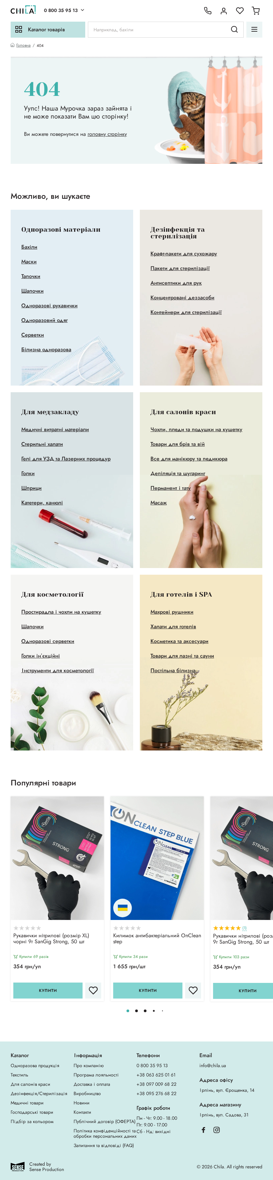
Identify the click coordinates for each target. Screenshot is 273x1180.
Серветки (32, 335)
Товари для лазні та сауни (182, 656)
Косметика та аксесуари (179, 641)
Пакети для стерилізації (180, 268)
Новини (82, 1102)
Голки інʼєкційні (40, 656)
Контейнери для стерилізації (186, 312)
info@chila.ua (212, 1065)
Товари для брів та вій (177, 444)
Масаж (158, 502)
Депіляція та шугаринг (177, 473)
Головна (23, 45)
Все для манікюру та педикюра (188, 458)
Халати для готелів (173, 626)
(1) (244, 928)
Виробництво (87, 1093)
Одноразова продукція (35, 1065)
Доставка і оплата (92, 1084)
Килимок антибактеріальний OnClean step (157, 939)
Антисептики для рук (176, 283)
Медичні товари (27, 1102)
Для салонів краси (30, 1084)
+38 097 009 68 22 (156, 1084)
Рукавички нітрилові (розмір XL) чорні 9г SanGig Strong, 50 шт (51, 939)
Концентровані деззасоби (182, 297)
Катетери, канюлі (42, 502)
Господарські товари (32, 1112)
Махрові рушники (171, 612)
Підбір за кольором (32, 1121)
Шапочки (32, 291)
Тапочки (30, 276)
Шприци (31, 488)
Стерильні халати (42, 444)
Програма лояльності (96, 1074)
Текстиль (19, 1074)
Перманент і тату (170, 488)
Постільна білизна (172, 670)
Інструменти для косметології (57, 670)
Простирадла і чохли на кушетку (61, 612)
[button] (128, 1011)
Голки (28, 473)
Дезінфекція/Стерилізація (39, 1093)
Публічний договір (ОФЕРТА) (105, 1121)
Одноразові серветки (47, 641)
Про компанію (89, 1065)
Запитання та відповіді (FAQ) (104, 1145)
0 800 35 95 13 (61, 10)
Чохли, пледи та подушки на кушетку (196, 429)
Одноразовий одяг (44, 320)
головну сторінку (107, 134)
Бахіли (29, 247)
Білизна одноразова (46, 349)
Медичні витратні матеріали (55, 429)
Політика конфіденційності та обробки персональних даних (105, 1133)
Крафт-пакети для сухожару (183, 253)
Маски (29, 261)
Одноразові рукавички (49, 305)
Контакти (82, 1112)
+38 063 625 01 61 (155, 1074)
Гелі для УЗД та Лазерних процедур (66, 458)
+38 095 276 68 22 (156, 1093)
